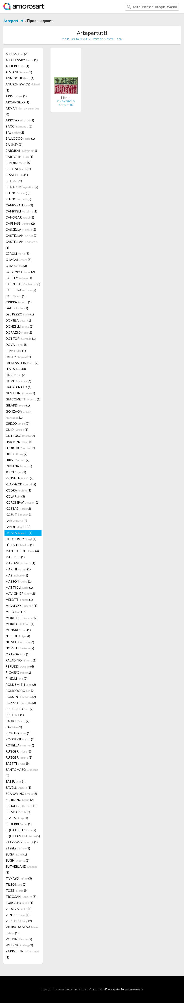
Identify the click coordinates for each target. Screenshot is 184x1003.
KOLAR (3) (15, 496)
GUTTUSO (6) (20, 436)
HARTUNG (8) (19, 442)
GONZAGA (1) (18, 414)
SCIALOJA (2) (18, 812)
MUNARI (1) (18, 630)
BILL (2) (14, 181)
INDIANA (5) (19, 466)
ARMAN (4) (22, 111)
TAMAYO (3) (19, 878)
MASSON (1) (19, 581)
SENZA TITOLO (66, 101)
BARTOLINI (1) (19, 157)
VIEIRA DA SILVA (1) (22, 930)
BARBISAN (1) (21, 150)
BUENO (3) (17, 193)
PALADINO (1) (21, 660)
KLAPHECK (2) (21, 484)
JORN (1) (16, 472)
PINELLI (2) (16, 678)
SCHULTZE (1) (21, 806)
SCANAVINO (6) (21, 793)
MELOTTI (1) (19, 599)
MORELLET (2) (21, 618)
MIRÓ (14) (16, 612)
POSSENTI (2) (21, 697)
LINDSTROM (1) (21, 539)
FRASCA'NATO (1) (18, 387)
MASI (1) (17, 575)
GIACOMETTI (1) (23, 399)
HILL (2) (16, 454)
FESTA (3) (16, 369)
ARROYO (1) (20, 120)
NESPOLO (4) (18, 636)
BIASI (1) (17, 175)
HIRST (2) (17, 460)
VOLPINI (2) (19, 939)
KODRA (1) (18, 490)
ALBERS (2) (17, 54)
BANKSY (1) (14, 144)
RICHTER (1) (18, 733)
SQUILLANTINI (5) (23, 836)
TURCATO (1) (19, 903)
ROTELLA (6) (20, 745)
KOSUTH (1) (19, 514)
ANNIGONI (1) (20, 78)
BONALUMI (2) (22, 187)
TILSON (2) (16, 884)
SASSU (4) (16, 781)
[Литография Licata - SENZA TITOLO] (66, 73)
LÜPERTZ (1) (20, 545)
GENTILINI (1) (20, 393)
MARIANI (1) (20, 563)
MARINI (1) (18, 569)
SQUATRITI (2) (21, 830)
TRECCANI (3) (21, 896)
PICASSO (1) (18, 672)
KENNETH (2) (19, 478)
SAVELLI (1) (18, 787)
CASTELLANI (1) (21, 245)
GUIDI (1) (17, 429)
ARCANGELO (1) (17, 102)
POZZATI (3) (21, 703)
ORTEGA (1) (18, 654)
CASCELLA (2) (21, 229)
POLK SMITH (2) (21, 684)
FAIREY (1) (18, 357)
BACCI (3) (19, 126)
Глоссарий (112, 989)
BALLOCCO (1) (20, 138)
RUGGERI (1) (19, 757)
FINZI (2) (16, 375)
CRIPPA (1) (19, 302)
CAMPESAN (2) (19, 205)
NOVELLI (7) (20, 648)
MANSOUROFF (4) (22, 551)
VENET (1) (17, 915)
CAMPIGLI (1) (21, 211)
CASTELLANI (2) (21, 235)
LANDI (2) (18, 527)
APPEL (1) (16, 96)
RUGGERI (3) (18, 751)
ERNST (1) (16, 351)
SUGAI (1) (16, 854)
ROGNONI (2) (20, 739)
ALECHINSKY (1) (22, 60)
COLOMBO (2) (20, 272)
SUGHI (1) (17, 860)
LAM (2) (16, 521)
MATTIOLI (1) (19, 587)
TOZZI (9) (17, 890)
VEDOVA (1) (18, 909)
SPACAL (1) (17, 818)
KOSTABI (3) (18, 508)
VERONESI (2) (19, 921)
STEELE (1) (18, 848)
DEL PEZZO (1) (20, 314)
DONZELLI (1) (19, 326)
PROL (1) (15, 715)
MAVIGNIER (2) (20, 593)
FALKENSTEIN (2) (22, 363)
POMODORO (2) (20, 690)
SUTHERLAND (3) (21, 869)
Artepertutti (13, 20)
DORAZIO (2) (19, 332)
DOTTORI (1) (21, 338)
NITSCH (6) (20, 642)
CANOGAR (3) (20, 217)
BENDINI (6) (18, 163)
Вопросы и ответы (132, 989)
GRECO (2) (17, 423)
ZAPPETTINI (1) (22, 954)
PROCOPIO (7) (19, 709)
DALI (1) (17, 308)
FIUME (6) (18, 381)
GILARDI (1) (18, 405)
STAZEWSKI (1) (22, 842)
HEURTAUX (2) (20, 448)
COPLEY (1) (19, 278)
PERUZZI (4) (20, 666)
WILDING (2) (19, 945)
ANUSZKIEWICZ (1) (23, 87)
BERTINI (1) (18, 169)
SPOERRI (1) (19, 824)
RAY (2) (14, 727)
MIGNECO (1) (21, 606)
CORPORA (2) (21, 290)
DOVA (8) (17, 344)
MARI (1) (15, 557)
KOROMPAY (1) (22, 502)
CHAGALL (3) (18, 259)
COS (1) (16, 296)
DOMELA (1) (18, 320)
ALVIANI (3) (19, 72)
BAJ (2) (15, 132)
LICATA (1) (19, 533)
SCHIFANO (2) (20, 800)
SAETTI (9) (18, 763)
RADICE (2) (17, 721)
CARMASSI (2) (20, 223)
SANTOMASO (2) (22, 772)
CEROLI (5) (17, 253)
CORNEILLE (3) (23, 284)
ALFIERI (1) (17, 66)
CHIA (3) (16, 266)
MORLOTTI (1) (20, 624)
